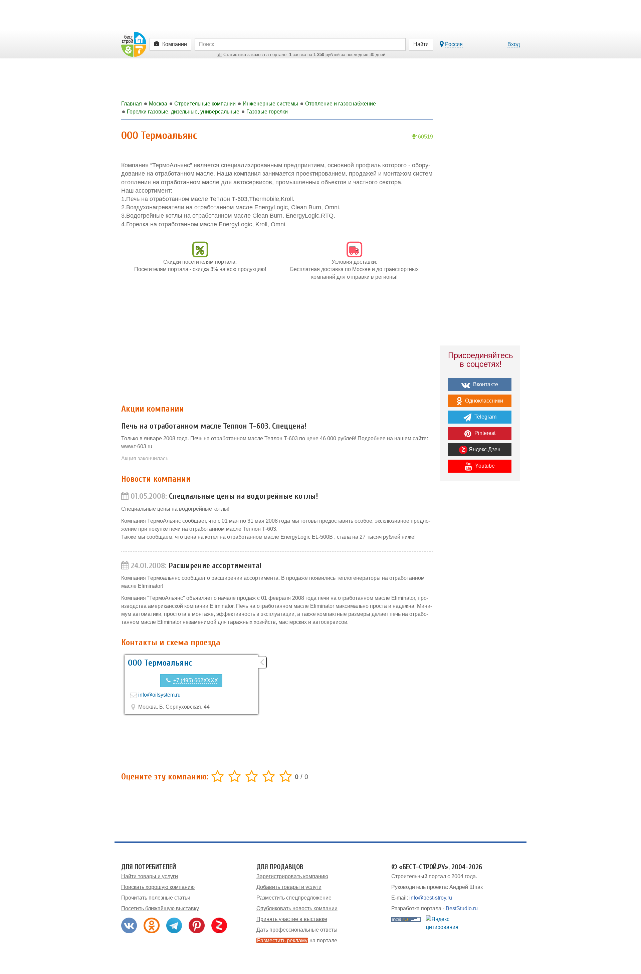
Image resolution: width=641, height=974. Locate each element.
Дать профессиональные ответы (297, 930)
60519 (425, 137)
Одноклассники (483, 401)
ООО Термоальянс (160, 663)
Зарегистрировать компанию (292, 876)
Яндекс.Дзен (483, 449)
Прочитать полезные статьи (155, 898)
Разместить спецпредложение (294, 898)
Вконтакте (485, 384)
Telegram (484, 417)
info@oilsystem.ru (159, 695)
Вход (513, 44)
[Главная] (133, 44)
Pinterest (484, 433)
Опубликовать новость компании (297, 908)
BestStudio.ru (462, 908)
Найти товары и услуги (149, 876)
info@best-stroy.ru (430, 898)
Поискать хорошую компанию (158, 887)
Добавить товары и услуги (289, 887)
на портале (297, 940)
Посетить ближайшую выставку (160, 908)
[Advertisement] (277, 346)
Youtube (484, 466)
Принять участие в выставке (291, 919)
